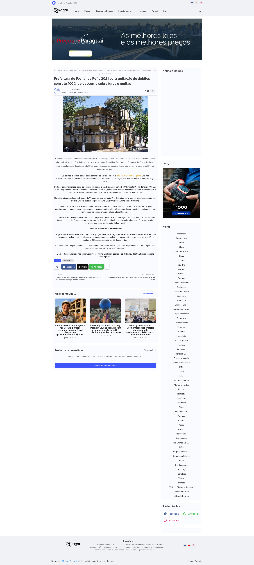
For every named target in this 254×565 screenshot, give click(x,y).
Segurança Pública (104, 11)
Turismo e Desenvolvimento (181, 487)
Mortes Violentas (181, 385)
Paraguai (181, 416)
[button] (200, 11)
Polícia (181, 425)
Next (204, 39)
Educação (181, 300)
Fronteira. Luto (181, 354)
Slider (181, 460)
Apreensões (181, 238)
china (181, 247)
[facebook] (192, 2)
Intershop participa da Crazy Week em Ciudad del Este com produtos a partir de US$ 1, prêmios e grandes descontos (105, 328)
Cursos (181, 274)
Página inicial (59, 71)
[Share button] (107, 267)
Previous (49, 39)
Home (76, 11)
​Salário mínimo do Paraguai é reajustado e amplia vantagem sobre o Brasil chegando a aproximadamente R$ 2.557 (70, 330)
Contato (198, 561)
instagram (174, 520)
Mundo (181, 389)
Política (181, 429)
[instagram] (201, 2)
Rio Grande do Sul (181, 443)
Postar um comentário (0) (105, 365)
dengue (181, 278)
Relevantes (181, 434)
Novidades (181, 403)
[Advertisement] (181, 115)
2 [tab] (127, 63)
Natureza (181, 394)
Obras (181, 407)
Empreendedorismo (181, 309)
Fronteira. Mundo (181, 358)
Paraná (154, 11)
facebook (174, 513)
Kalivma (110, 561)
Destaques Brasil (181, 291)
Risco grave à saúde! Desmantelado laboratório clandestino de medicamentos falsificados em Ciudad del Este (140, 330)
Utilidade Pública (181, 491)
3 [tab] (131, 63)
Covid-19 (181, 265)
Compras (181, 260)
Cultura (181, 269)
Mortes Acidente (181, 380)
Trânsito (181, 483)
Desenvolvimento (181, 282)
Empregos (181, 318)
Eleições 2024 (181, 305)
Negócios (181, 398)
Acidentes (181, 234)
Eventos (181, 331)
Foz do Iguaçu (181, 340)
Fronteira (142, 11)
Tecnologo (181, 474)
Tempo (181, 478)
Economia (181, 296)
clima (181, 256)
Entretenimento (125, 11)
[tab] (76, 11)
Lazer (181, 371)
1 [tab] (123, 63)
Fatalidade (181, 336)
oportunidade (181, 411)
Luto (181, 376)
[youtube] (196, 2)
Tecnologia (181, 469)
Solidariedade (181, 465)
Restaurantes (181, 438)
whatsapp (193, 513)
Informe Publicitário (181, 363)
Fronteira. (181, 349)
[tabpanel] (127, 39)
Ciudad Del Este (181, 251)
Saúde (87, 11)
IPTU (181, 367)
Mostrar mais (148, 294)
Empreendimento (181, 314)
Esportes (181, 327)
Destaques (71, 71)
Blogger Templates (70, 561)
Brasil (166, 11)
